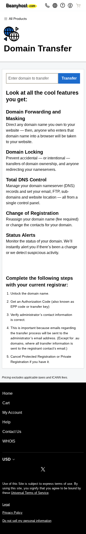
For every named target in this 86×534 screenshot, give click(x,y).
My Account (12, 412)
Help (6, 422)
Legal (6, 504)
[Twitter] (43, 471)
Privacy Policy (12, 512)
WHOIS (8, 441)
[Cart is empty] (78, 5)
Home (7, 393)
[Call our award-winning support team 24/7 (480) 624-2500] (62, 5)
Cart (6, 403)
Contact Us (11, 432)
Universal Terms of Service (29, 493)
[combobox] (32, 78)
